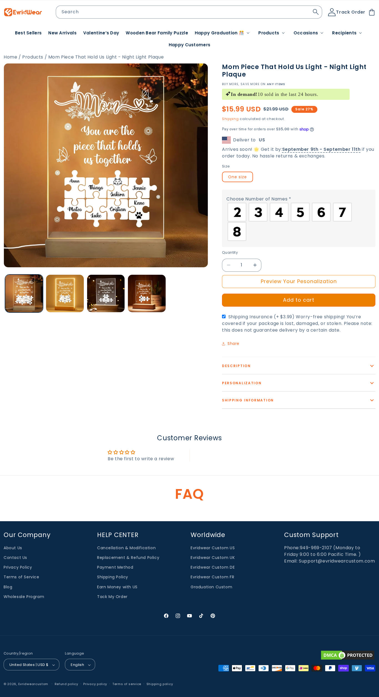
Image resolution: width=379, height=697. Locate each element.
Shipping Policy (112, 577)
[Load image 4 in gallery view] (147, 293)
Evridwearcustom (33, 684)
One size (237, 177)
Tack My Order (112, 596)
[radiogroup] (298, 221)
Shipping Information (248, 400)
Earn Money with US (117, 587)
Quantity (230, 252)
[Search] (316, 12)
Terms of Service (21, 577)
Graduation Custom (211, 587)
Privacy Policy (18, 567)
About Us (13, 548)
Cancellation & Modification (126, 548)
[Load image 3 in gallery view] (106, 293)
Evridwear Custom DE (213, 567)
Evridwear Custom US (213, 548)
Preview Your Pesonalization (299, 281)
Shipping (230, 118)
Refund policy (66, 684)
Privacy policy (95, 684)
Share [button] (233, 343)
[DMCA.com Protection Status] (347, 655)
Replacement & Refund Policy (128, 557)
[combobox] (189, 12)
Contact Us (15, 557)
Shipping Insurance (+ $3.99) (297, 323)
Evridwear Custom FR (212, 577)
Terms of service (126, 684)
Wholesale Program (24, 596)
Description (236, 365)
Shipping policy (159, 684)
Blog (8, 587)
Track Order (350, 12)
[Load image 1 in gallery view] (24, 293)
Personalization (242, 383)
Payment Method (115, 567)
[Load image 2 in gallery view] (65, 293)
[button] (223, 33)
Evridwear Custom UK (213, 557)
